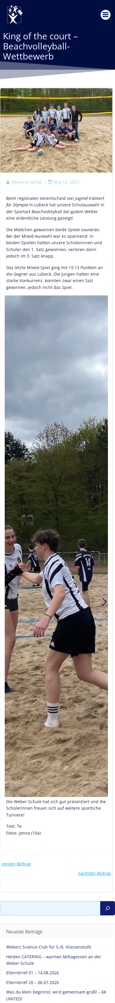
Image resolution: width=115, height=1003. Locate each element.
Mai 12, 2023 (66, 182)
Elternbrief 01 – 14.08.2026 (32, 972)
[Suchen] (107, 908)
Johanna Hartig (26, 182)
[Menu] (106, 15)
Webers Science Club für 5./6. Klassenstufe (48, 947)
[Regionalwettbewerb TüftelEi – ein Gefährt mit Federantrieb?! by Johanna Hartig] (104, 602)
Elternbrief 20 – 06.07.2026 (32, 982)
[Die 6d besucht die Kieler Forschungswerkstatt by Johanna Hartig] (10, 602)
